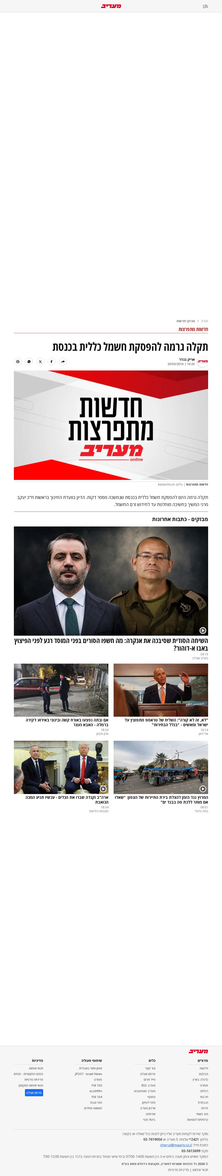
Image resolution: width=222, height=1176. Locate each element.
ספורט (204, 1085)
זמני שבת (96, 1102)
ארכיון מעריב (147, 1108)
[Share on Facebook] (52, 361)
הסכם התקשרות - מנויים (28, 1074)
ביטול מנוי (149, 1120)
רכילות (204, 1091)
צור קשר (150, 1068)
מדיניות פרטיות (33, 1079)
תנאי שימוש (36, 1068)
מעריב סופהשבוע (144, 1091)
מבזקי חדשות (185, 321)
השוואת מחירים (93, 1108)
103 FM (96, 1085)
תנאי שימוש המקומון (31, 1085)
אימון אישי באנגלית (90, 1068)
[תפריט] (212, 7)
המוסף (151, 1097)
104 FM (96, 1097)
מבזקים (203, 1074)
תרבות (204, 1097)
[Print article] (18, 361)
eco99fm (96, 1091)
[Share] (63, 361)
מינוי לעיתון (148, 1102)
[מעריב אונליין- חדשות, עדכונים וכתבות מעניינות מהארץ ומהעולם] (111, 6)
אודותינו (150, 1114)
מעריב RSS (148, 1085)
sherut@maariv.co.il (176, 1145)
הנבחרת (203, 1102)
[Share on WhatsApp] (29, 361)
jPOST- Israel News (88, 1074)
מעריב (204, 321)
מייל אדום (149, 1079)
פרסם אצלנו (147, 1074)
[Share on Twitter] (40, 361)
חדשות (204, 1068)
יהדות (204, 1108)
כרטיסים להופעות (197, 1120)
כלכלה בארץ (200, 1079)
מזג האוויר (202, 1114)
